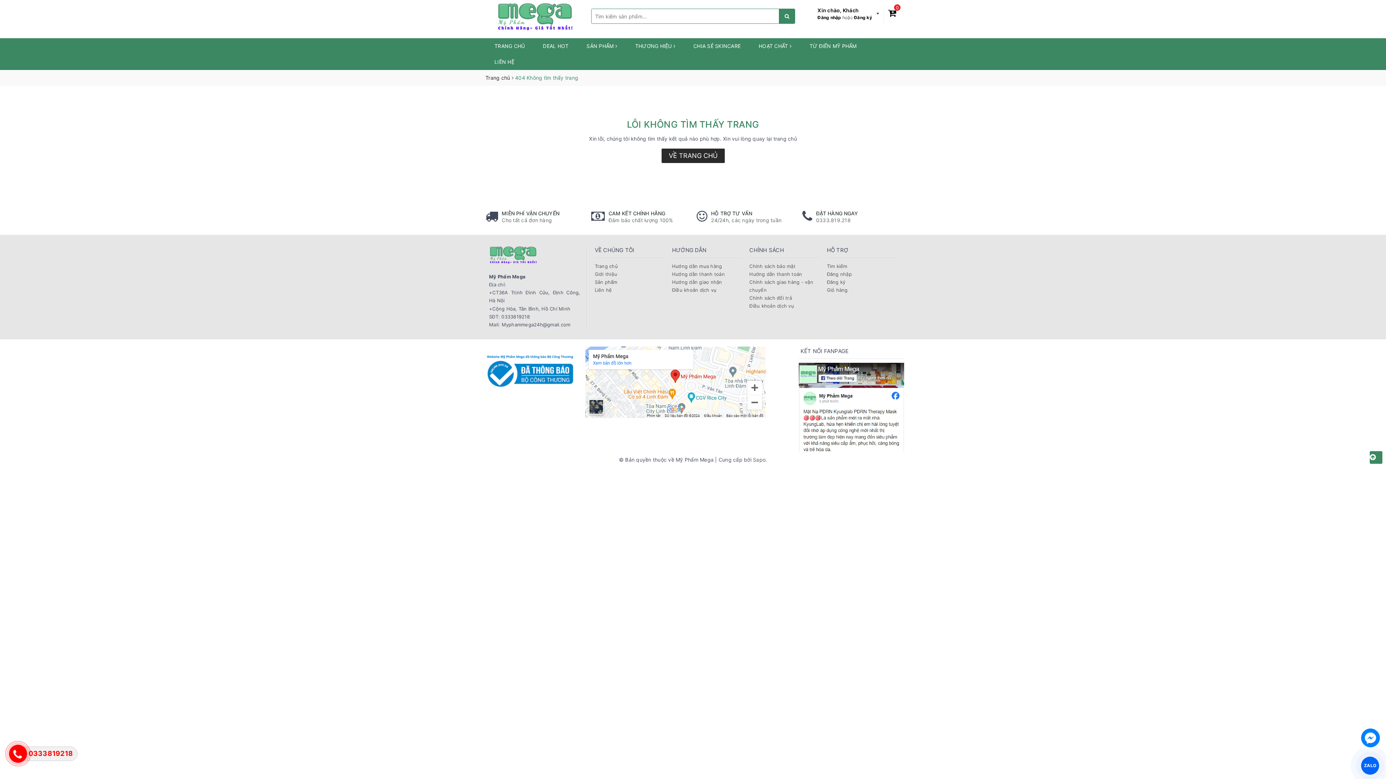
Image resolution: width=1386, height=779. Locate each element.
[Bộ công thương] (530, 370)
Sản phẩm (601, 46)
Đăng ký (863, 17)
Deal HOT (555, 46)
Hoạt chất (774, 46)
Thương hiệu (654, 46)
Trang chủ (509, 46)
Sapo (759, 460)
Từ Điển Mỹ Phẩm (833, 46)
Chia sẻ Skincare (717, 46)
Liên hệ (504, 62)
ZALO (1370, 765)
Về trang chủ (693, 155)
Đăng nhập (829, 17)
